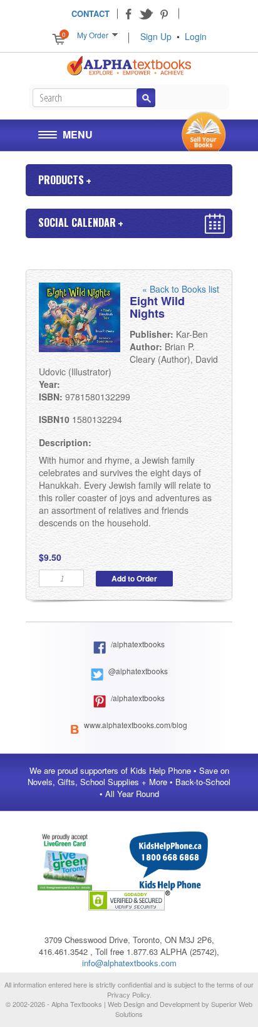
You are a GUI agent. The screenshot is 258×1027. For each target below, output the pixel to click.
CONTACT (90, 13)
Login (196, 36)
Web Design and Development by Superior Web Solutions (180, 1009)
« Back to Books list (180, 289)
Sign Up (156, 36)
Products (61, 179)
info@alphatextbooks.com (129, 963)
